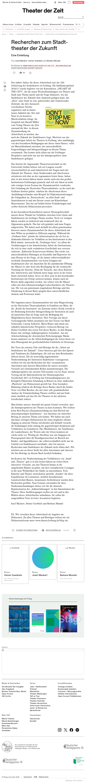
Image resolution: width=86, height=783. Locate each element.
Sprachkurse (35, 710)
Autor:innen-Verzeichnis (40, 705)
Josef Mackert (21, 61)
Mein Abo (6, 726)
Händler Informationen (67, 694)
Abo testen (78, 2)
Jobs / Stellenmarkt (38, 687)
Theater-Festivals (37, 701)
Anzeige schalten (65, 687)
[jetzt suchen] (83, 16)
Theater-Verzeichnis (38, 703)
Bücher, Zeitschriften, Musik (14, 691)
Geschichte (35, 719)
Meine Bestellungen (10, 721)
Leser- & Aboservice (38, 708)
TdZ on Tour (35, 696)
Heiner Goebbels (35, 61)
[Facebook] (71, 730)
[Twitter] (65, 730)
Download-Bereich (10, 723)
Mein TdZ (6, 715)
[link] (12, 2)
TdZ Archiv (6, 696)
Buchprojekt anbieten (67, 689)
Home (4, 34)
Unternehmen (35, 715)
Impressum (28, 777)
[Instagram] (59, 730)
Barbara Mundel (53, 61)
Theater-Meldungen (38, 694)
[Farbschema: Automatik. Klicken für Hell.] (55, 2)
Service (33, 683)
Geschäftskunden (65, 683)
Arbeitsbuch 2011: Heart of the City (29, 34)
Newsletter (35, 691)
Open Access (7, 694)
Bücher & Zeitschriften (11, 683)
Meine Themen (8, 719)
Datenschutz (43, 777)
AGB (35, 777)
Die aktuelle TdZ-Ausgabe (13, 687)
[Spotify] (77, 730)
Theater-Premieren (38, 698)
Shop (11, 34)
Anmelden (6, 730)
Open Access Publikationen (69, 696)
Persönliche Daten (10, 728)
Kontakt (33, 721)
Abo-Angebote (8, 689)
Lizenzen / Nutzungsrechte (69, 691)
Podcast (33, 689)
